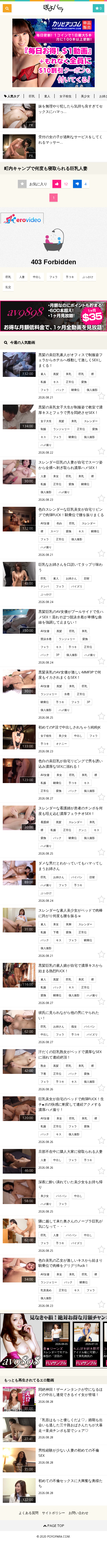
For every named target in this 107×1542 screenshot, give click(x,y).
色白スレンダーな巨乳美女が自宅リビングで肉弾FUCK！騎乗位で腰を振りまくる (71, 512)
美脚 (68, 924)
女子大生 (46, 421)
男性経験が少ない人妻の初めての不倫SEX (68, 1453)
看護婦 (45, 822)
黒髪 (56, 374)
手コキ (70, 277)
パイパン (76, 877)
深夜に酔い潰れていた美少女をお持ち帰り (70, 1184)
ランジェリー (61, 429)
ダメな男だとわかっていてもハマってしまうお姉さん (70, 866)
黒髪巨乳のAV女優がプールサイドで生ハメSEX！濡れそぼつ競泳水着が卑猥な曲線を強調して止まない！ (70, 617)
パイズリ (76, 586)
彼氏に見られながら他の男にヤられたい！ (68, 1015)
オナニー (61, 744)
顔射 (86, 578)
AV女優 (45, 523)
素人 (47, 96)
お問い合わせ (78, 1513)
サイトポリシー (53, 1513)
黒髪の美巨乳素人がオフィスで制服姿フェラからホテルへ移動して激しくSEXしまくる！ (70, 360)
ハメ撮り (46, 445)
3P (57, 655)
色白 (59, 523)
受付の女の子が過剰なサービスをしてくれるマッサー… (70, 139)
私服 (43, 382)
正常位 (70, 382)
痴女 (74, 1026)
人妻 (22, 277)
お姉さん (71, 578)
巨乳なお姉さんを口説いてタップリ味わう (70, 567)
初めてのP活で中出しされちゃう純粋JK (69, 727)
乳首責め (46, 1290)
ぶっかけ (87, 277)
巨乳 (32, 96)
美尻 (81, 979)
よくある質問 (28, 1513)
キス (56, 382)
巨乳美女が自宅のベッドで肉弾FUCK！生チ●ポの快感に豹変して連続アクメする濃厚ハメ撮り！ (71, 1104)
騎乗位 (75, 390)
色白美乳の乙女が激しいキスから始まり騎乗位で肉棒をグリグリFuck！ (70, 1263)
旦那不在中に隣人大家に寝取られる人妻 (70, 1151)
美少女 (85, 96)
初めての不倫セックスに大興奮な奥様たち (70, 1483)
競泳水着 (46, 639)
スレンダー (91, 421)
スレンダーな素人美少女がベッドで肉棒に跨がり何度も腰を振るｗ (70, 913)
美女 (56, 476)
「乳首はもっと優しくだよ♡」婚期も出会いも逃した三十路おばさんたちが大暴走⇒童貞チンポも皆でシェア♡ (70, 1425)
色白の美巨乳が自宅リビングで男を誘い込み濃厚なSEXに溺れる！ (70, 763)
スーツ (54, 531)
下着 (56, 932)
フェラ (53, 277)
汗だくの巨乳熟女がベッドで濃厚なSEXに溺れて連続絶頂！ (70, 1054)
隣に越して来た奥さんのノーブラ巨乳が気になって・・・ (70, 1224)
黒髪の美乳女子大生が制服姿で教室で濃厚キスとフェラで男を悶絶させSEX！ (70, 410)
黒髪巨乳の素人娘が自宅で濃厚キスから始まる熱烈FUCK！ (70, 968)
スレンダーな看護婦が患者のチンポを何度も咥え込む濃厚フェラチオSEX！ (70, 811)
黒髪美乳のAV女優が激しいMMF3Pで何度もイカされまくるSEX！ (69, 675)
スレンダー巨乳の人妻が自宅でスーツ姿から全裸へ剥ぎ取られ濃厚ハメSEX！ (70, 465)
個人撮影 (92, 390)
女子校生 (66, 96)
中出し (37, 277)
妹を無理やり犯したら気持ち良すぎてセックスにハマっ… (70, 109)
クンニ (82, 830)
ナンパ (45, 586)
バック (60, 390)
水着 (67, 694)
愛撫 (84, 382)
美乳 (68, 374)
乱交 (8, 287)
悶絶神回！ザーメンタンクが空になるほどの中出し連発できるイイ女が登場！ (70, 1392)
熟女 (43, 1066)
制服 (43, 429)
